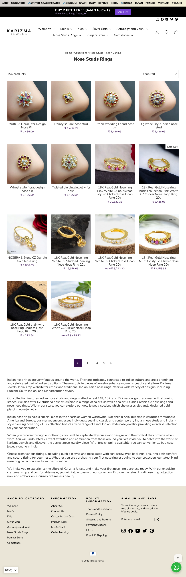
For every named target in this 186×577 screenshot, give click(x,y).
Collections (80, 53)
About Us (56, 506)
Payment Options (96, 525)
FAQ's (89, 530)
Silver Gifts (100, 29)
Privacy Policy (94, 514)
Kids (81, 29)
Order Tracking (59, 532)
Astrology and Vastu (130, 29)
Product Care (59, 522)
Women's (45, 29)
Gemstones (122, 35)
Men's (64, 29)
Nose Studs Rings (65, 35)
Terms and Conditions (99, 509)
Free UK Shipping (96, 535)
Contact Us (57, 511)
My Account (58, 527)
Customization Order (63, 516)
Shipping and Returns (98, 519)
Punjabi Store (96, 35)
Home (68, 53)
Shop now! (123, 11)
